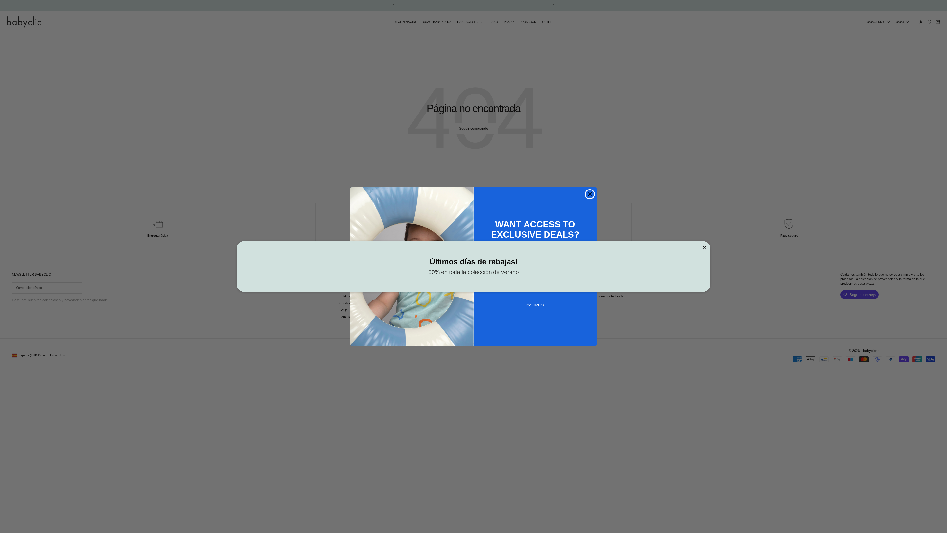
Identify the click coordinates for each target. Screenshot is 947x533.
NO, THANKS (535, 304)
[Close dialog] (589, 194)
